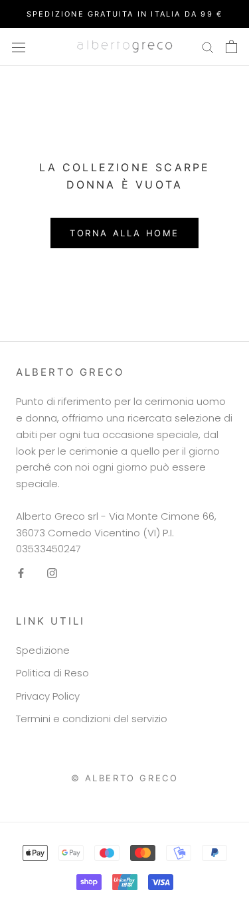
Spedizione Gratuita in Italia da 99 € (124, 14)
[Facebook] (21, 573)
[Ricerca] (208, 46)
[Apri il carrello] (231, 46)
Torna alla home (124, 233)
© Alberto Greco (125, 778)
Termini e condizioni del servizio (91, 719)
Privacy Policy (48, 696)
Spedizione (43, 650)
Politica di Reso (52, 673)
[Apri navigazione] (18, 46)
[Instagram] (52, 573)
